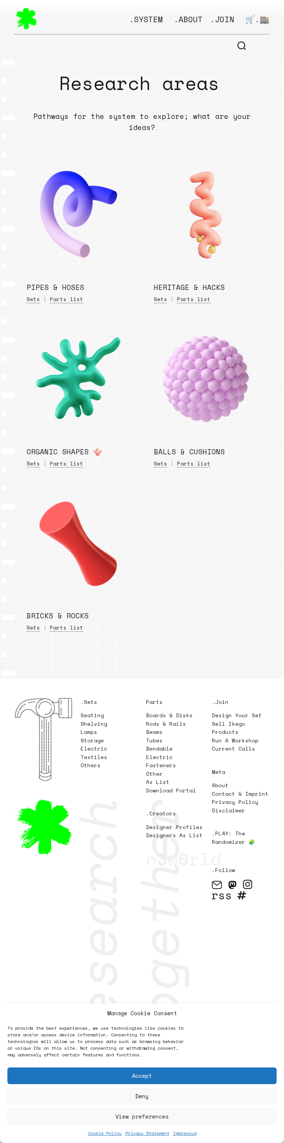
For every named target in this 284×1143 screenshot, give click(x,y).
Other (154, 774)
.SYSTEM (146, 19)
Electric (96, 748)
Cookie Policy (105, 1133)
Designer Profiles (174, 827)
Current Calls (233, 748)
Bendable (159, 748)
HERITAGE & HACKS (189, 287)
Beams (154, 732)
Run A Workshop (235, 740)
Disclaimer (228, 810)
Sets (33, 299)
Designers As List (174, 835)
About (220, 785)
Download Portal (171, 790)
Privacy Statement (147, 1133)
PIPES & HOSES (55, 287)
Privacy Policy (235, 802)
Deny (142, 1096)
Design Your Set (237, 715)
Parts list (66, 299)
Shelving (94, 724)
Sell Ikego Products (228, 728)
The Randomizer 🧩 (233, 837)
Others (91, 765)
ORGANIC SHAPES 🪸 (64, 451)
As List (157, 782)
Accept (142, 1076)
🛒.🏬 (257, 19)
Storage (92, 740)
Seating (92, 715)
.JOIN (222, 19)
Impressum (184, 1133)
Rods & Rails (166, 724)
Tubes (154, 740)
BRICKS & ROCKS (58, 616)
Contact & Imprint (240, 794)
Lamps (89, 732)
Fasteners (161, 765)
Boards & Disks (169, 715)
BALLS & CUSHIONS (189, 451)
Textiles (94, 757)
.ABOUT (188, 19)
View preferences (142, 1116)
